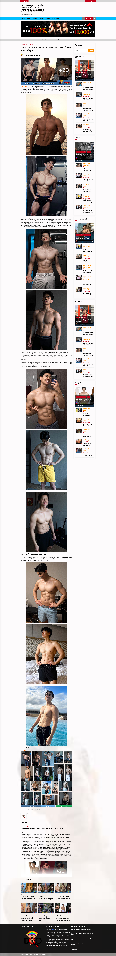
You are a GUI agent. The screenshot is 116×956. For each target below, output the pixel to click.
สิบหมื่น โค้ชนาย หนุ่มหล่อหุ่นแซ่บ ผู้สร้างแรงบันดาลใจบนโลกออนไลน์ (88, 201)
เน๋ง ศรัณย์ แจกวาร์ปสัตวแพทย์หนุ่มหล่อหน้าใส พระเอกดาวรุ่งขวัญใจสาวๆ (87, 211)
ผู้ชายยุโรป (41, 18)
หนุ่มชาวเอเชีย (79, 302)
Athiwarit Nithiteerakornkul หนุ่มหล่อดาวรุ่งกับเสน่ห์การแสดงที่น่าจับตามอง (88, 283)
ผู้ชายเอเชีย (34, 18)
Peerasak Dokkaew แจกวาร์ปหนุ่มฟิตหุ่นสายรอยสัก (88, 261)
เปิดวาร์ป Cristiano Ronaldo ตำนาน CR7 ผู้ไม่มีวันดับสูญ (88, 414)
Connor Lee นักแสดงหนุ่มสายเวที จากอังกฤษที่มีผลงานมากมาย (88, 444)
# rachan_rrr (57, 0)
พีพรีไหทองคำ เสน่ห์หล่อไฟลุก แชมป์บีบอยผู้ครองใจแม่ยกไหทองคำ (87, 294)
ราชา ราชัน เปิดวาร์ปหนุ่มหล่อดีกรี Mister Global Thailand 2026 (88, 119)
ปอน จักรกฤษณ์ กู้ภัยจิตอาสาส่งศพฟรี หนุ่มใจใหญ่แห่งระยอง (45, 918)
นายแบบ (28, 18)
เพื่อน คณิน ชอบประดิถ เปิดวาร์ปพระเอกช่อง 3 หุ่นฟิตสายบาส (88, 99)
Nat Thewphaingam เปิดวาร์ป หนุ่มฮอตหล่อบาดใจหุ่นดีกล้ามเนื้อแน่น (63, 898)
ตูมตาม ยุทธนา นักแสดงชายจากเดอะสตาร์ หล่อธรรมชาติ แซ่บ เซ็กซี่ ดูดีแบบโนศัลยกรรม (63, 918)
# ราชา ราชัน (64, 0)
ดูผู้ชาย (23, 18)
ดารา (82, 72)
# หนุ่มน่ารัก (71, 0)
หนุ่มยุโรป (78, 383)
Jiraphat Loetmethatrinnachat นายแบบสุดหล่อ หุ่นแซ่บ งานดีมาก (46, 898)
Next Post (24, 822)
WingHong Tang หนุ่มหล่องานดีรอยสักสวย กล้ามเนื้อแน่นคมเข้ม (42, 828)
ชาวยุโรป (77, 396)
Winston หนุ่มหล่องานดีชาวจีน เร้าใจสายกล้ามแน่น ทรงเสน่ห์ (28, 898)
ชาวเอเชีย (23, 44)
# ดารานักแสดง (32, 0)
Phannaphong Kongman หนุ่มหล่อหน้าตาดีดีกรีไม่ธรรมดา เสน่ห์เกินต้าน (28, 918)
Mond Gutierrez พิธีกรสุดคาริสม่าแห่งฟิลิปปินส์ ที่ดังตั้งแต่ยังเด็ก (88, 425)
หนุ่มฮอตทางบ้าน (56, 18)
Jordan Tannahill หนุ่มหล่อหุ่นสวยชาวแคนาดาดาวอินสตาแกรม (88, 435)
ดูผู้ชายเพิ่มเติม (79, 57)
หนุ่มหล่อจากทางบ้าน (82, 219)
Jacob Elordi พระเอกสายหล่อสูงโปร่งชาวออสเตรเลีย (83, 400)
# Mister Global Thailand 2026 (43, 0)
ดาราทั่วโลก (47, 18)
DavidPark (25, 750)
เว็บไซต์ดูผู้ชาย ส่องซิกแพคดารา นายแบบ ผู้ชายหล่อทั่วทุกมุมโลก (32, 7)
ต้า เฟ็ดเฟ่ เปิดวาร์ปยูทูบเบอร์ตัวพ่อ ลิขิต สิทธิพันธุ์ (83, 75)
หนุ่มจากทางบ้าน (86, 84)
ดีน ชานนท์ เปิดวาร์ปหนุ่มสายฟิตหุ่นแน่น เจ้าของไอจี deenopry (88, 88)
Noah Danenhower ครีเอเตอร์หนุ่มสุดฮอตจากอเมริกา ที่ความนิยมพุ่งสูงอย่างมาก (88, 454)
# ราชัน (52, 0)
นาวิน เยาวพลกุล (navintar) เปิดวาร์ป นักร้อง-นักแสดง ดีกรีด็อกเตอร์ (88, 109)
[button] (83, 18)
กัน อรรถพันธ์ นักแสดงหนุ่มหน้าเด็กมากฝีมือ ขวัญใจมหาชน (87, 130)
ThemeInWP (43, 954)
